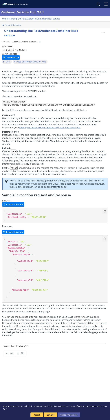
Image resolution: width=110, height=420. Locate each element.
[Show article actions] (103, 33)
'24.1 (8, 61)
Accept (37, 415)
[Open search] (98, 4)
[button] (55, 24)
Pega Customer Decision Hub (31, 61)
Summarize (12, 57)
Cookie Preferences (69, 415)
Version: (5, 41)
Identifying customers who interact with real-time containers (49, 127)
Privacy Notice (58, 406)
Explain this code (14, 204)
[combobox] (26, 41)
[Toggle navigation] (106, 4)
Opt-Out (50, 415)
